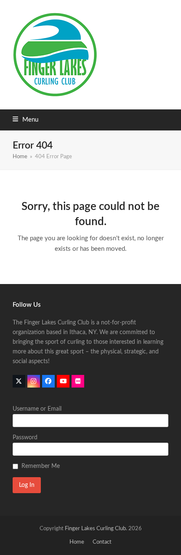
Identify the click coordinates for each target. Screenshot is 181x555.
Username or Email (37, 409)
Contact (102, 542)
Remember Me (40, 466)
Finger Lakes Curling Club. (96, 528)
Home (76, 542)
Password (25, 438)
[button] (25, 120)
